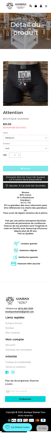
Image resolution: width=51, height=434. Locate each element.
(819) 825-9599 (25, 308)
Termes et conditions (15, 367)
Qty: (5, 154)
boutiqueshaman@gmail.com (19, 311)
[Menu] (45, 6)
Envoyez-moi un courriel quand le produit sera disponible (25, 178)
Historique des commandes (18, 349)
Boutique (9, 328)
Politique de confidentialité (18, 362)
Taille (5, 133)
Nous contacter (12, 332)
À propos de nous (13, 323)
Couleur (6, 144)
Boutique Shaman (32, 412)
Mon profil (10, 345)
